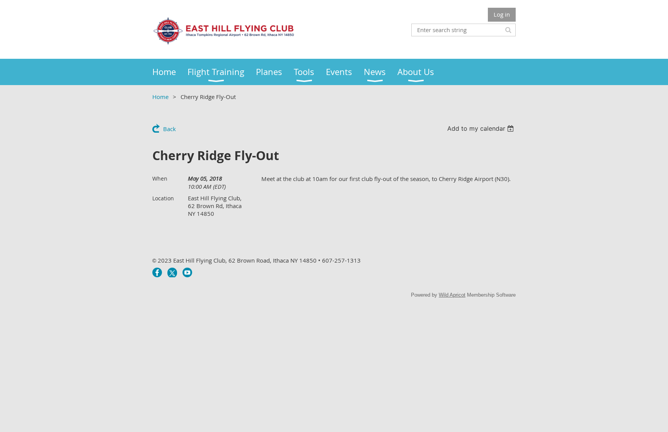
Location (163, 198)
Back (169, 129)
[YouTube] (187, 272)
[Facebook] (157, 272)
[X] (172, 272)
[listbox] (481, 128)
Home (160, 97)
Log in (502, 14)
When (159, 178)
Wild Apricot (452, 295)
